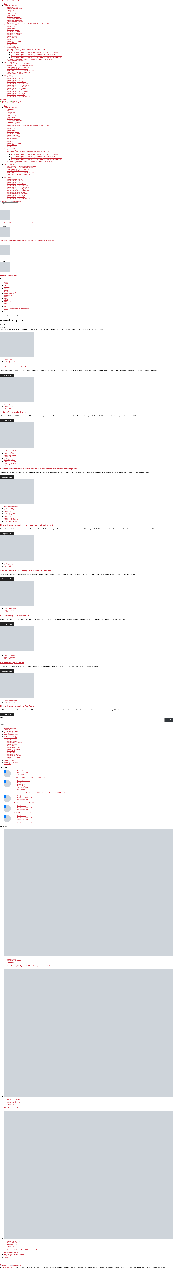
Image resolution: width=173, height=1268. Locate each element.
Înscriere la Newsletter (10, 1256)
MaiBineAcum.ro (7, 1267)
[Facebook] (0, 1260)
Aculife (6, 283)
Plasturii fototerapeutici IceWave (16, 82)
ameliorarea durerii (9, 295)
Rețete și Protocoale (9, 46)
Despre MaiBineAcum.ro (11, 1252)
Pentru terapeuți (8, 75)
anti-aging (6, 298)
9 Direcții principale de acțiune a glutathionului (24, 822)
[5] (7, 822)
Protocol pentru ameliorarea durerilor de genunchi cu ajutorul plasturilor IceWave (34, 54)
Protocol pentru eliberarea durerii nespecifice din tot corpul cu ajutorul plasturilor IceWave (36, 56)
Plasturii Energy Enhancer (14, 41)
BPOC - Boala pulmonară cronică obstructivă (16, 308)
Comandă (6, 1257)
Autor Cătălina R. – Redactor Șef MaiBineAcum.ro (21, 64)
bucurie (6, 309)
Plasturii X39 (11, 26)
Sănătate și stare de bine (10, 5)
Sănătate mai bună (12, 7)
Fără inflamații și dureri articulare (16, 615)
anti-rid (6, 300)
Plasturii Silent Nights (13, 38)
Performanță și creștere (13, 17)
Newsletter (3, 99)
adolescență (7, 287)
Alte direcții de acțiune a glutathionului (8, 275)
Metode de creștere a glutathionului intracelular (10, 257)
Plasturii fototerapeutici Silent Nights (17, 91)
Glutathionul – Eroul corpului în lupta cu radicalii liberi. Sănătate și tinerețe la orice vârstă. (27, 966)
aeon (5, 288)
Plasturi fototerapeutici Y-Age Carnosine (18, 85)
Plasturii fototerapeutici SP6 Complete (18, 88)
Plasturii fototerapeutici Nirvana (16, 90)
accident (6, 282)
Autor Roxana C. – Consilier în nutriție (18, 67)
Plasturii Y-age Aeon (13, 30)
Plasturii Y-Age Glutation (14, 31)
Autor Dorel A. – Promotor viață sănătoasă (19, 72)
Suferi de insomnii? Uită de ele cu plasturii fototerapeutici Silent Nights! (22, 1249)
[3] (7, 802)
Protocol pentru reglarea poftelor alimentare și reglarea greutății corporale (28, 49)
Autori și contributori (9, 62)
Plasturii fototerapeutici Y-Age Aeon (17, 83)
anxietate (6, 305)
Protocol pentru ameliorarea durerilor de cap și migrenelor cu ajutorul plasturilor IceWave (36, 57)
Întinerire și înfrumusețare (14, 8)
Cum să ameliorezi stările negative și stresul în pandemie (26, 570)
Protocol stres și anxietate (14, 47)
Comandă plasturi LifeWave (15, 21)
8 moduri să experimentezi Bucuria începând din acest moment (29, 367)
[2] (7, 787)
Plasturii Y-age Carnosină (14, 33)
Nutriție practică (11, 15)
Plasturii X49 (11, 28)
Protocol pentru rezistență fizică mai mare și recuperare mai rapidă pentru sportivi (30, 59)
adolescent (7, 285)
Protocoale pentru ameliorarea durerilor (18, 51)
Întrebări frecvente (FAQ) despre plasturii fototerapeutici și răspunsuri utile (28, 23)
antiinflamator (7, 301)
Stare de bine (11, 10)
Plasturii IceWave (12, 36)
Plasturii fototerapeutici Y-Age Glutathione (19, 86)
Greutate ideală (11, 13)
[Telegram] (0, 1264)
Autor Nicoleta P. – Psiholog (15, 73)
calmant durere (8, 313)
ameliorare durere (9, 293)
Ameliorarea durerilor (13, 12)
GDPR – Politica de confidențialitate (14, 1254)
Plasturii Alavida (12, 39)
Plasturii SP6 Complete (13, 34)
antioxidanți (7, 303)
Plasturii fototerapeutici (10, 25)
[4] (7, 812)
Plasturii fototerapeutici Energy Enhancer (19, 96)
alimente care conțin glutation (12, 292)
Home (5, 4)
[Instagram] (0, 1262)
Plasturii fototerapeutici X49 (15, 80)
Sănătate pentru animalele (14, 20)
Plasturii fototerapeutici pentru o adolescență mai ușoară (26, 525)
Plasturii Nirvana (12, 43)
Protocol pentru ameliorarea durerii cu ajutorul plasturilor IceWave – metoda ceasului (35, 52)
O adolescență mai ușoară (14, 18)
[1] (7, 777)
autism (5, 306)
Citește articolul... (7, 375)
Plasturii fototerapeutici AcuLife (16, 93)
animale (6, 296)
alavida (6, 290)
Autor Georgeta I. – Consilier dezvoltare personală (21, 70)
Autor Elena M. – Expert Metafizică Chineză (20, 65)
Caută (1, 717)
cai (4, 311)
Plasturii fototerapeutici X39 (15, 78)
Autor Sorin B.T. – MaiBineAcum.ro (17, 69)
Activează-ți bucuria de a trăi (13, 412)
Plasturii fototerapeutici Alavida (16, 95)
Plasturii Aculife (11, 44)
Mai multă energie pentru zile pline (12, 1107)
